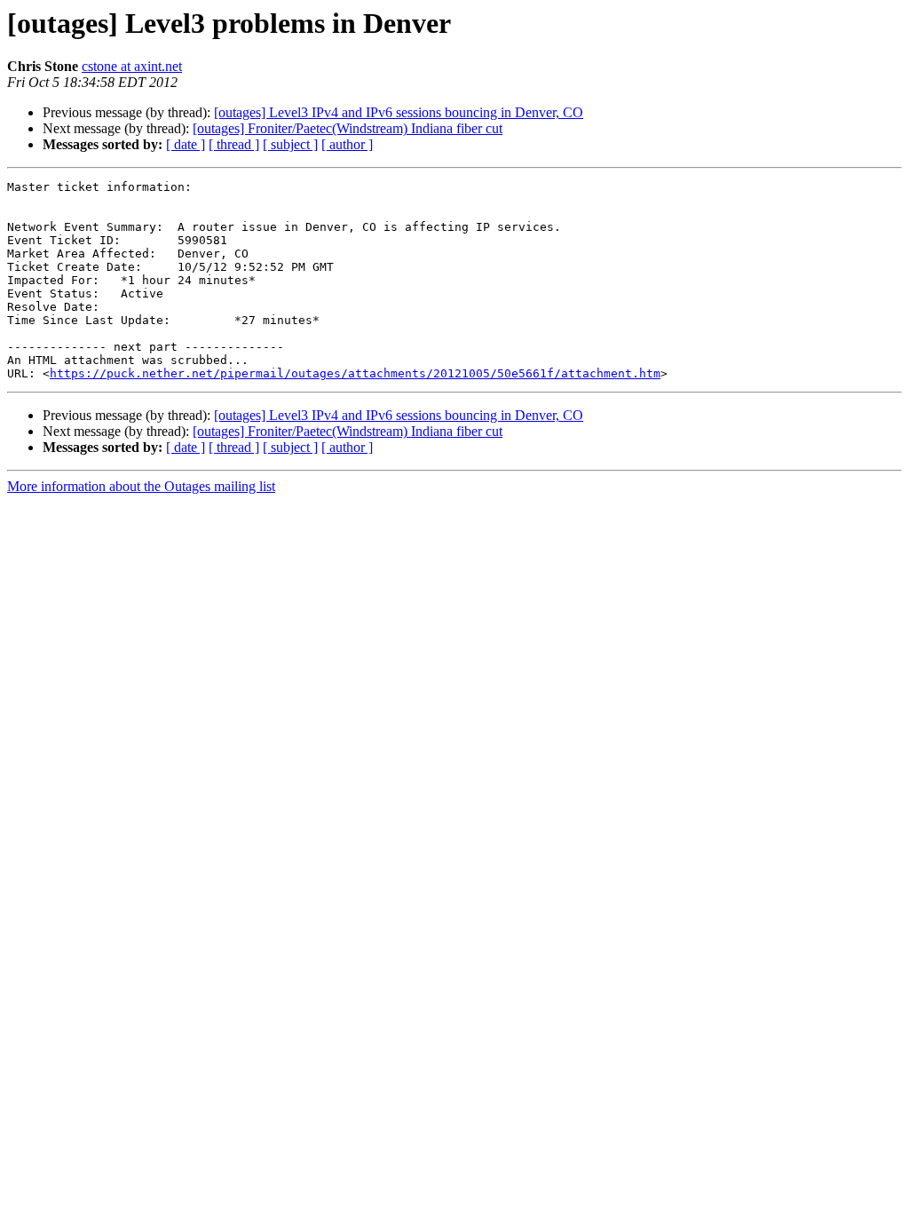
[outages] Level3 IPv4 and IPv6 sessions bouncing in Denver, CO (398, 112)
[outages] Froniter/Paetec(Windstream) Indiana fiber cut (347, 128)
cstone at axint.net (132, 66)
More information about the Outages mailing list (141, 486)
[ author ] (347, 144)
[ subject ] (290, 144)
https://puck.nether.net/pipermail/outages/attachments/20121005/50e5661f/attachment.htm (355, 373)
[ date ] (185, 144)
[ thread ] (234, 144)
